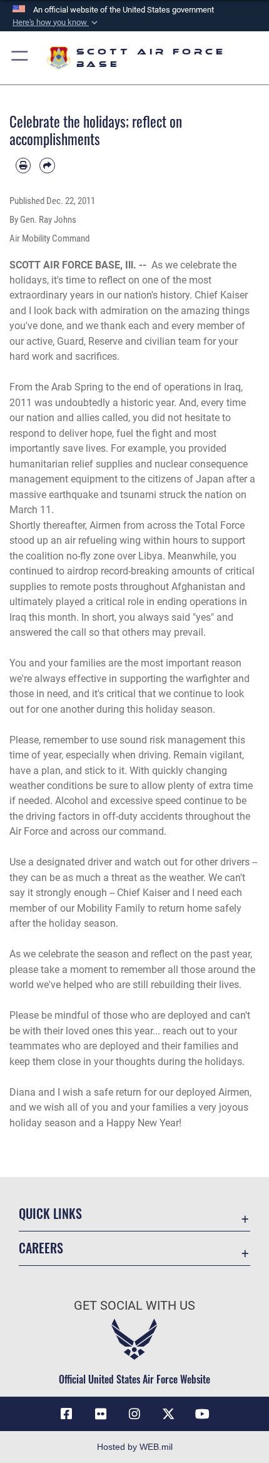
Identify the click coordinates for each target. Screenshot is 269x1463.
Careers (41, 1248)
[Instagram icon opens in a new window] (134, 1414)
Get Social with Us (134, 1305)
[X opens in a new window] (168, 1414)
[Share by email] (46, 165)
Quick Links (50, 1214)
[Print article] (23, 165)
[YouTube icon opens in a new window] (202, 1414)
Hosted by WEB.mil (135, 1447)
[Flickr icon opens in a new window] (100, 1414)
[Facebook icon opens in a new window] (66, 1414)
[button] (56, 22)
